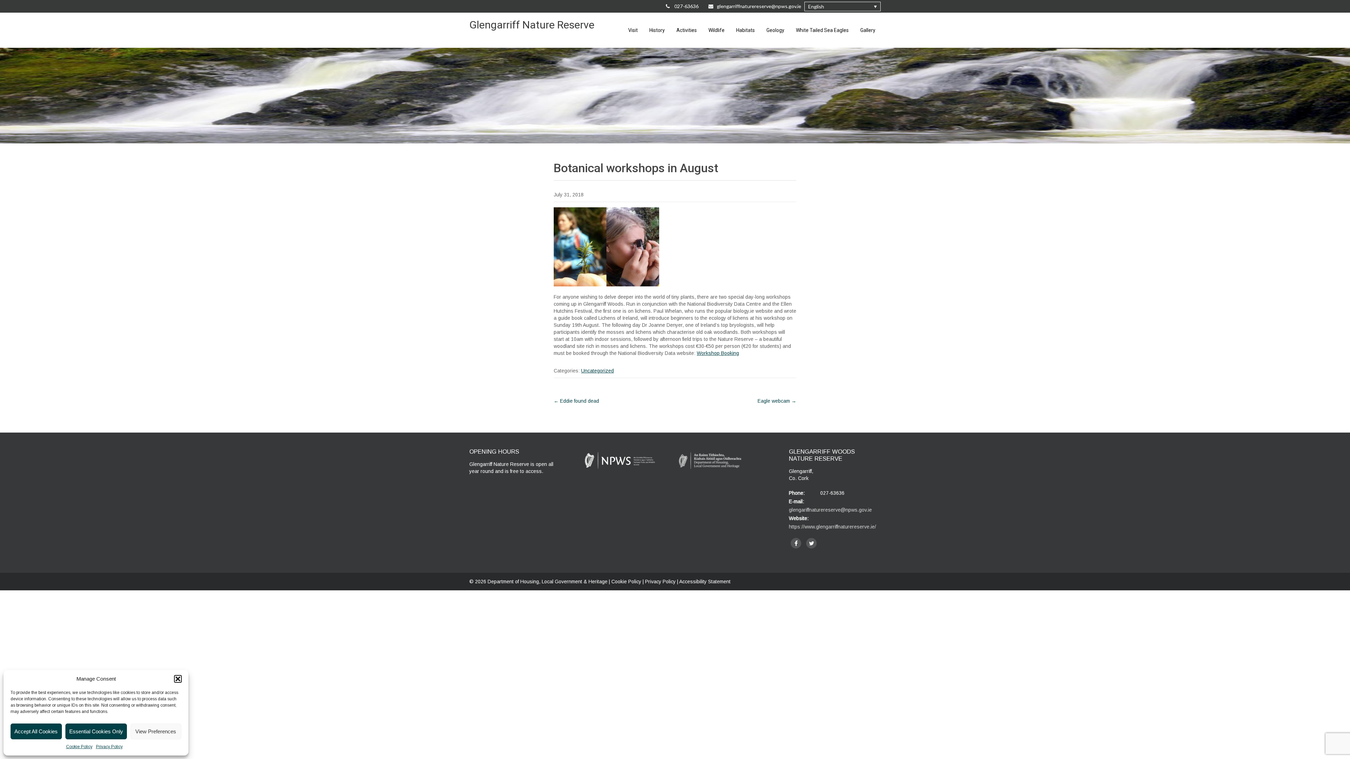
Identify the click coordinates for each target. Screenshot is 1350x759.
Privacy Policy (109, 746)
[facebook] (796, 543)
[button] (177, 678)
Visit (633, 30)
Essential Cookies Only (96, 731)
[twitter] (811, 543)
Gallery (867, 30)
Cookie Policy (79, 746)
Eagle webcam (777, 401)
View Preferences (155, 731)
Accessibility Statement (705, 581)
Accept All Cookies (36, 731)
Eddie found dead (576, 401)
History (657, 30)
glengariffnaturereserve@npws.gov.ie (830, 510)
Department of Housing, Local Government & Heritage (548, 581)
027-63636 (686, 6)
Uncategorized (597, 371)
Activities (686, 30)
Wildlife (716, 30)
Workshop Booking (718, 353)
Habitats (745, 30)
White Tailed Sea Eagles (822, 30)
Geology (775, 30)
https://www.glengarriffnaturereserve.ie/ (832, 527)
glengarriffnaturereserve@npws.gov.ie (759, 6)
